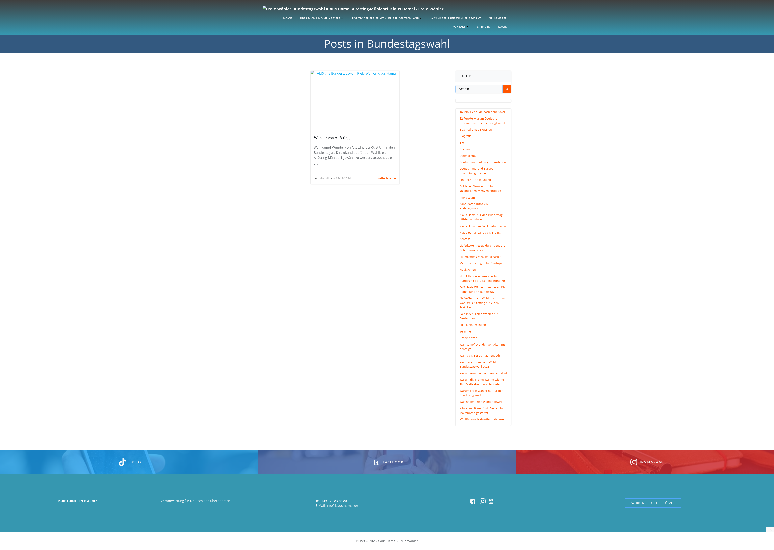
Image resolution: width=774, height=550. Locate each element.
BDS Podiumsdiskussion (476, 129)
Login (502, 26)
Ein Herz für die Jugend (475, 180)
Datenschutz (468, 156)
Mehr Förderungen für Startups (481, 263)
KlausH (324, 178)
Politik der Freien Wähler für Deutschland (385, 18)
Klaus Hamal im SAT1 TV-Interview (483, 226)
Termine (465, 331)
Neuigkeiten (498, 18)
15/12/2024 (343, 178)
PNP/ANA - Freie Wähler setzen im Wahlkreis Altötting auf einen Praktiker (483, 302)
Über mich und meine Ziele (320, 18)
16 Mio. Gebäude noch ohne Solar (482, 112)
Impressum (467, 197)
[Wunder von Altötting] (355, 101)
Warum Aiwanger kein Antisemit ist (483, 373)
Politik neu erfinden (473, 325)
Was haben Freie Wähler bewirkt (456, 18)
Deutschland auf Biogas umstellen (483, 162)
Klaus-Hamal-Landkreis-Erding (480, 232)
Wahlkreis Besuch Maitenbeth (480, 355)
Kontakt (458, 26)
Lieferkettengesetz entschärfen (480, 257)
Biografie (465, 136)
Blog (462, 143)
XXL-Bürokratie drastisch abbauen (483, 419)
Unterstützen (468, 338)
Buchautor (467, 149)
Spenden (483, 26)
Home (287, 18)
